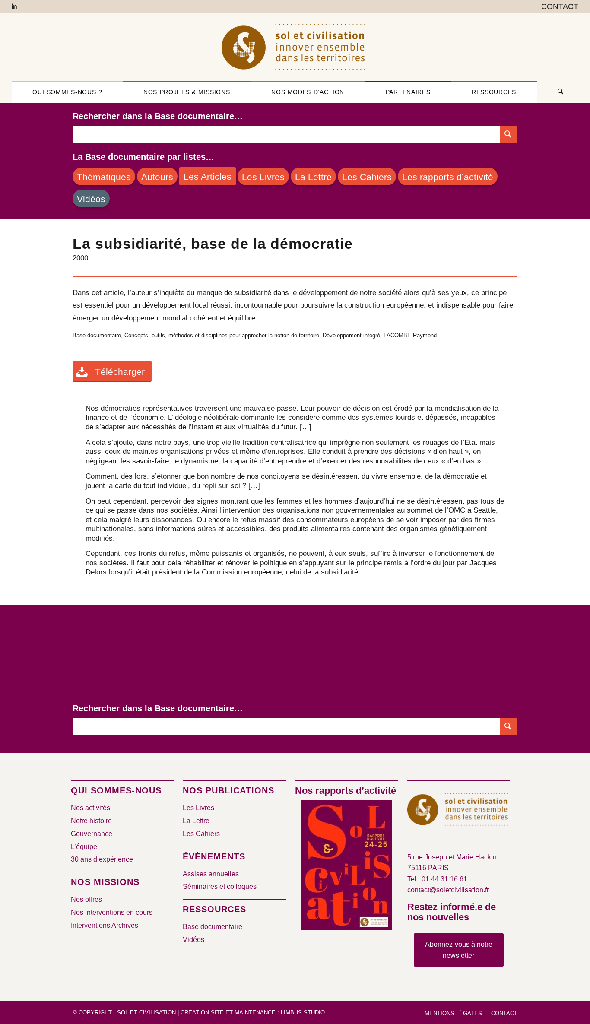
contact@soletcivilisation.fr (448, 890)
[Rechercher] (557, 92)
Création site (202, 1012)
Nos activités (90, 808)
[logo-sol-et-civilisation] (295, 47)
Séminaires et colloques (220, 886)
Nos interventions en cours (111, 912)
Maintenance (255, 1012)
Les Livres (198, 808)
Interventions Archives (104, 925)
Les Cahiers (201, 833)
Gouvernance (91, 833)
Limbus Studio (303, 1012)
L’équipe (84, 846)
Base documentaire (212, 926)
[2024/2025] (346, 866)
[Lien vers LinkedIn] (14, 6)
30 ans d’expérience (102, 859)
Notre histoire (91, 820)
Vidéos (193, 939)
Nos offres (86, 899)
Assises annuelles (211, 874)
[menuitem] (557, 7)
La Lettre (196, 820)
